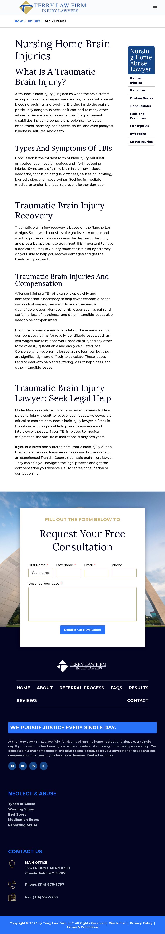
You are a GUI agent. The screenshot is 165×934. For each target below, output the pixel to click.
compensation (19, 755)
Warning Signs (21, 809)
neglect (110, 741)
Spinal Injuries (141, 142)
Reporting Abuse (22, 825)
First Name (37, 565)
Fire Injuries (139, 126)
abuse (69, 751)
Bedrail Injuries (136, 80)
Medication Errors (23, 820)
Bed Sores (17, 814)
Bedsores (138, 90)
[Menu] (155, 7)
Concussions (140, 106)
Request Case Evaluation (82, 630)
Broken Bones (141, 98)
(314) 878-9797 (51, 884)
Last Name (64, 565)
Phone (117, 565)
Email (88, 565)
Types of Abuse (21, 804)
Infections (138, 134)
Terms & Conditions (82, 927)
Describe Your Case (43, 583)
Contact (93, 755)
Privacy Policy (141, 923)
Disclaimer (117, 923)
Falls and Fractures (138, 116)
